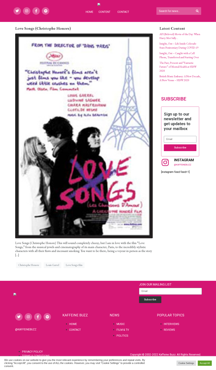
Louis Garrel (52, 265)
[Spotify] (45, 11)
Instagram (184, 160)
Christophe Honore (28, 265)
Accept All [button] (205, 363)
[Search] (197, 11)
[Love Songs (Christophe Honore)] (84, 135)
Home (89, 11)
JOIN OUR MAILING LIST (155, 284)
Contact (123, 11)
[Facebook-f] (36, 11)
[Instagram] (26, 11)
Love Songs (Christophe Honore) (43, 28)
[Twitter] (17, 11)
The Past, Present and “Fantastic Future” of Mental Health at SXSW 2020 (177, 67)
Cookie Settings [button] (186, 363)
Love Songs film (74, 265)
